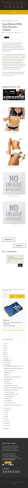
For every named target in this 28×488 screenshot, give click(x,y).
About (5, 295)
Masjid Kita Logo (8, 398)
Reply (20, 265)
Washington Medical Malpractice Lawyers (13, 368)
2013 (4, 352)
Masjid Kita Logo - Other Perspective (12, 377)
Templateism (22, 482)
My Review (14, 21)
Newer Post (9, 239)
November (6, 362)
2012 (4, 354)
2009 (4, 428)
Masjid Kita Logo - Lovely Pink (11, 385)
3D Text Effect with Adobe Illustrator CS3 (13, 366)
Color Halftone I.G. (8, 400)
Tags (12, 296)
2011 (4, 356)
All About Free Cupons (9, 392)
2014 (4, 350)
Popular (20, 296)
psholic (15, 483)
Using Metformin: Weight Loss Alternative (13, 387)
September (7, 408)
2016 (4, 346)
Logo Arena (6, 374)
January (6, 425)
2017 (4, 343)
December (6, 360)
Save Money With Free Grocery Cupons (13, 405)
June (5, 414)
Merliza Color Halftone (9, 370)
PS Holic (6, 32)
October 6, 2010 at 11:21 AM (15, 258)
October (6, 364)
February (6, 423)
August (6, 410)
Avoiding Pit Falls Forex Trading (11, 394)
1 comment (19, 32)
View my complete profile (9, 325)
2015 (4, 348)
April (5, 419)
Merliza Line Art (7, 372)
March (6, 421)
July (5, 412)
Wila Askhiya (7, 381)
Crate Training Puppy (9, 396)
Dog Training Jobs (8, 383)
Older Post (19, 245)
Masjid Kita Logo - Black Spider (11, 390)
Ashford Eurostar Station (9, 403)
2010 (4, 358)
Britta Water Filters (8, 379)
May (5, 416)
